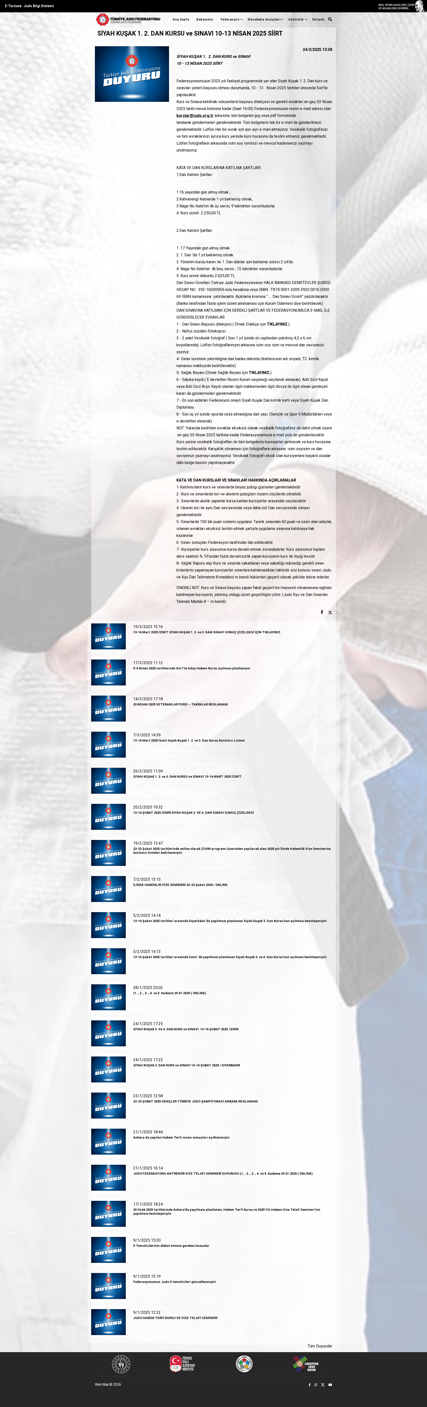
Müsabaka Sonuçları (264, 19)
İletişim (318, 19)
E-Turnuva (13, 6)
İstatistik (296, 19)
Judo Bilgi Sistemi (38, 6)
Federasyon (230, 19)
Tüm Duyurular (320, 1346)
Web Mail (102, 1384)
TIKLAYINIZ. (277, 324)
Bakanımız (204, 19)
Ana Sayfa (181, 19)
